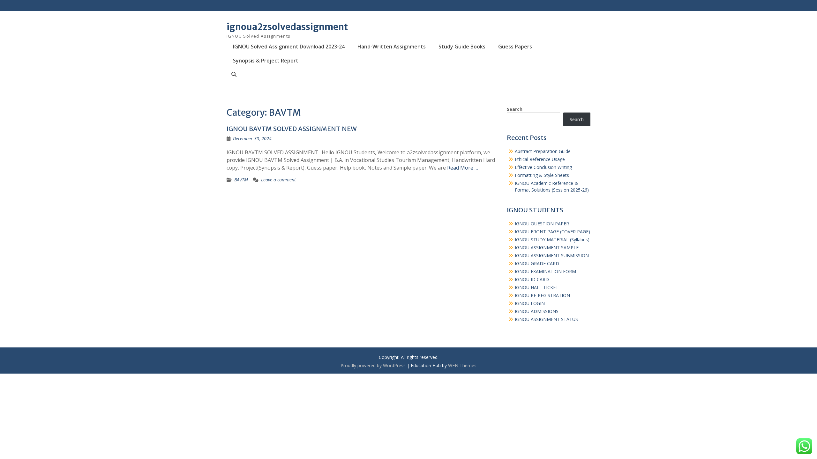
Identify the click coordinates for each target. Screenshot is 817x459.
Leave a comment (278, 180)
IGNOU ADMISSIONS (536, 311)
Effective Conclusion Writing (543, 167)
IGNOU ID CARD (532, 279)
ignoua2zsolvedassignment (287, 27)
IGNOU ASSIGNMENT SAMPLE (547, 247)
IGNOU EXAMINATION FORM (545, 271)
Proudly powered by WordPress (373, 365)
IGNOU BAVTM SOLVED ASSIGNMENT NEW (292, 129)
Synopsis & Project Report (265, 60)
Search (514, 109)
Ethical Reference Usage (540, 159)
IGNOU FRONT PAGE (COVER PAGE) (552, 232)
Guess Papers (515, 46)
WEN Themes (462, 365)
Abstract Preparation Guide (543, 151)
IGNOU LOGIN (530, 303)
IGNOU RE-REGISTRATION (542, 295)
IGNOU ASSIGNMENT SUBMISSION (552, 255)
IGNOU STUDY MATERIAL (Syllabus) (552, 240)
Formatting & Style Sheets (542, 175)
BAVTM (241, 180)
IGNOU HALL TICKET (536, 287)
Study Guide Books (461, 46)
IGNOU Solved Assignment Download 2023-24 (289, 46)
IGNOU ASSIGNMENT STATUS (546, 319)
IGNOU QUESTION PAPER (542, 224)
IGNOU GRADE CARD (537, 263)
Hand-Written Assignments (391, 46)
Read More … (462, 167)
